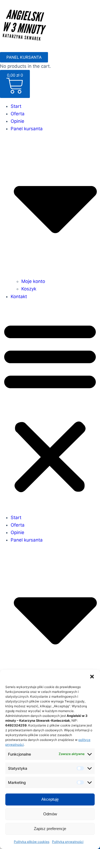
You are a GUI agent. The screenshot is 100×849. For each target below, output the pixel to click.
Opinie (17, 121)
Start (16, 106)
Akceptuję (50, 799)
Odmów (50, 814)
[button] (92, 676)
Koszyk (28, 288)
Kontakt (19, 296)
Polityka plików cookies (31, 842)
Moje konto (33, 281)
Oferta (18, 113)
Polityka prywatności (67, 842)
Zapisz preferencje (50, 828)
